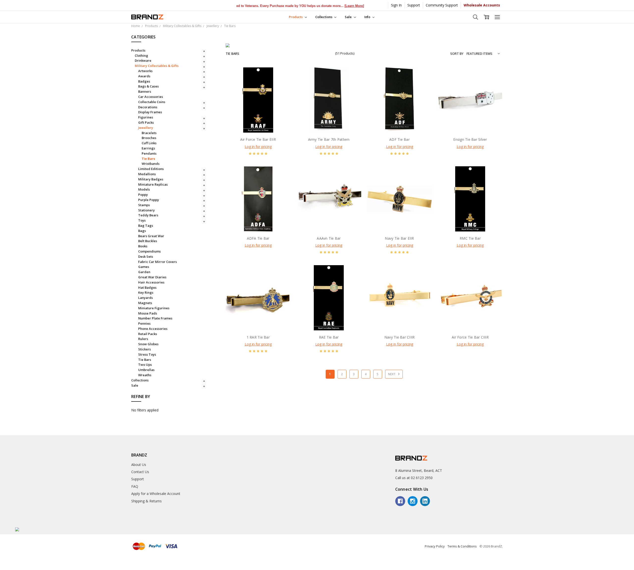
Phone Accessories (152, 328)
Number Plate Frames (155, 318)
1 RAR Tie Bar (258, 337)
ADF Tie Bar (399, 139)
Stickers (144, 349)
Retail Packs (147, 334)
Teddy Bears (148, 215)
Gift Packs (146, 122)
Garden (144, 272)
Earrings (148, 148)
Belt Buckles (147, 241)
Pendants (149, 153)
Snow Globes (148, 344)
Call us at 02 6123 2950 (414, 477)
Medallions (147, 174)
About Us (138, 464)
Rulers (143, 339)
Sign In (396, 5)
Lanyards (145, 297)
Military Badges (150, 179)
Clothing (141, 55)
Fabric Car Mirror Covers (157, 261)
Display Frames (150, 112)
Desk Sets (145, 256)
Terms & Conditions (462, 546)
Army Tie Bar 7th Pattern (329, 139)
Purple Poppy (148, 200)
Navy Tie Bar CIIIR (399, 337)
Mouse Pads (147, 313)
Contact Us (140, 471)
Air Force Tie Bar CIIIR (470, 337)
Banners (144, 91)
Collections (324, 17)
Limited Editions (151, 169)
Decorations (147, 107)
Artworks (145, 71)
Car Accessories (150, 96)
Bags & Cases (148, 86)
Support (413, 5)
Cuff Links (149, 143)
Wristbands (150, 163)
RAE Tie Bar (329, 337)
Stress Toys (147, 354)
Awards (144, 76)
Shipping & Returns (146, 501)
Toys (142, 220)
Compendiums (149, 251)
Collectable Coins (151, 102)
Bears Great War (151, 236)
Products (296, 17)
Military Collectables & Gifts (157, 65)
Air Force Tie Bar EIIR (258, 139)
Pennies (144, 323)
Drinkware (143, 60)
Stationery (146, 210)
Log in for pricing (258, 146)
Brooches (149, 138)
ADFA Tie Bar (258, 238)
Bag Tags (145, 225)
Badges (144, 81)
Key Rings (145, 292)
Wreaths (144, 375)
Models (144, 189)
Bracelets (149, 133)
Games (143, 266)
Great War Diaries (152, 277)
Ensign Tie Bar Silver (470, 139)
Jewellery (145, 127)
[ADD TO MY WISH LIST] (282, 92)
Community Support (442, 5)
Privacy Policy (435, 546)
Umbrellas (146, 370)
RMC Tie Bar (470, 238)
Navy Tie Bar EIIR (399, 238)
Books (142, 246)
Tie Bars (148, 158)
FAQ (134, 486)
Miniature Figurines (153, 308)
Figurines (145, 117)
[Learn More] (342, 6)
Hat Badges (147, 287)
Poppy (143, 194)
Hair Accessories (151, 282)
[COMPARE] (282, 84)
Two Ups (145, 364)
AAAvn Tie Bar (329, 238)
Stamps (144, 205)
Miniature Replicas (153, 184)
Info (367, 17)
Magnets (145, 303)
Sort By (456, 53)
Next (392, 374)
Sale (348, 17)
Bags (142, 230)
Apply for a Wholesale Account (155, 493)
